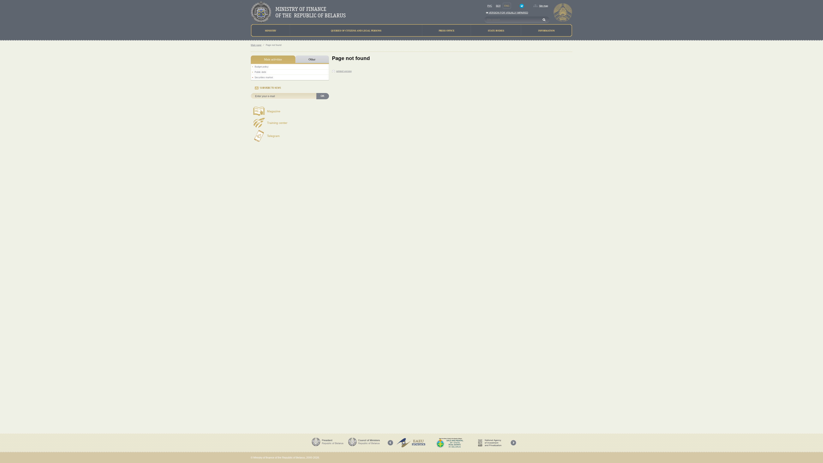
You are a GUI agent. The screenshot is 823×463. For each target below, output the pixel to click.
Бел (498, 6)
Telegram (273, 136)
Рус (489, 6)
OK (322, 96)
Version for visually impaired (508, 12)
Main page (256, 45)
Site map (543, 6)
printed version (344, 71)
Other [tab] (312, 59)
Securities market (264, 77)
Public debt (260, 72)
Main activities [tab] (273, 59)
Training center (277, 123)
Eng (506, 6)
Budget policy (262, 66)
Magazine (273, 111)
